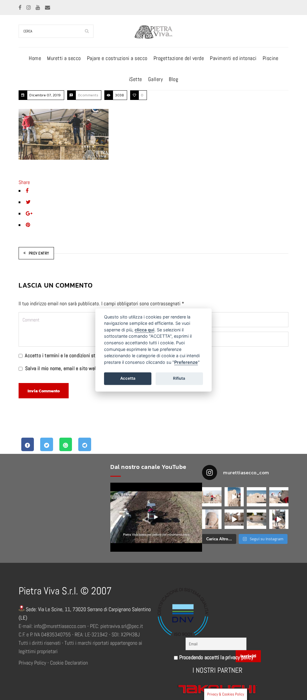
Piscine (271, 58)
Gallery (155, 79)
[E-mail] (47, 7)
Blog (173, 79)
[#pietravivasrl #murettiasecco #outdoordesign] (234, 497)
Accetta (128, 378)
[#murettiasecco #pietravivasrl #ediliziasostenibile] (212, 497)
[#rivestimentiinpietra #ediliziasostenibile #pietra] (279, 497)
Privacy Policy (32, 662)
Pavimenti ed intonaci (233, 58)
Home (35, 58)
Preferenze (186, 362)
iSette (135, 79)
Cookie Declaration (69, 662)
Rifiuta (179, 378)
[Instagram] (29, 7)
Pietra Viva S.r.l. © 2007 (65, 590)
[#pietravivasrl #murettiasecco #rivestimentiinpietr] (279, 519)
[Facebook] (21, 7)
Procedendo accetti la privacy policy (215, 657)
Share (24, 182)
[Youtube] (38, 7)
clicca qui (144, 329)
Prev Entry (39, 253)
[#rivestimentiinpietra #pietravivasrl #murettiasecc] (234, 519)
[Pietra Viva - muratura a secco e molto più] (156, 517)
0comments (88, 95)
